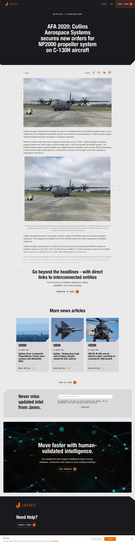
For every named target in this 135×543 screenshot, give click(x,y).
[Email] (110, 72)
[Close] (132, 539)
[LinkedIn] (104, 72)
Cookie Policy (55, 541)
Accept (110, 539)
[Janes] (11, 4)
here (95, 402)
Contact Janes (24, 525)
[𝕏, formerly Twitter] (99, 72)
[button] (112, 4)
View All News (65, 382)
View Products (65, 469)
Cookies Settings (97, 539)
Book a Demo (123, 4)
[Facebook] (94, 72)
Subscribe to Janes (65, 292)
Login (103, 4)
